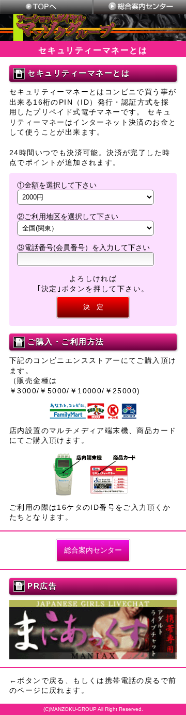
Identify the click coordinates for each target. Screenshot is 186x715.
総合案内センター (93, 550)
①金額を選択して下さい (57, 185)
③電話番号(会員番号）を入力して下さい (83, 247)
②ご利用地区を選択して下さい (67, 216)
